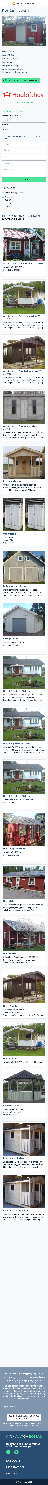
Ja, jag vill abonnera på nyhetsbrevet (24, 1417)
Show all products (24, 103)
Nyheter (5, 129)
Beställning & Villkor (10, 115)
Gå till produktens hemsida (20, 80)
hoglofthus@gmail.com (15, 192)
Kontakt (5, 125)
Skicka (24, 179)
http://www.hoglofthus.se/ (13, 111)
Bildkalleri (6, 120)
